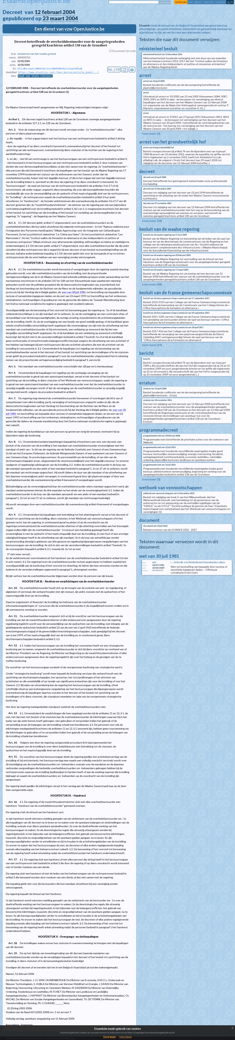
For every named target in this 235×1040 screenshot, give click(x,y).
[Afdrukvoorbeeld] (132, 69)
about (198, 2)
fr (231, 2)
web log (208, 2)
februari (52, 12)
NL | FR (114, 69)
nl (228, 2)
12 (38, 12)
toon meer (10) (152, 345)
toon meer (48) (152, 284)
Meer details (125, 1036)
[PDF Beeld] (125, 69)
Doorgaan (109, 1036)
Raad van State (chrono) (35, 76)
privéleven (181, 2)
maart (57, 18)
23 (46, 18)
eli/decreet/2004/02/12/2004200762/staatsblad (49, 68)
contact (220, 2)
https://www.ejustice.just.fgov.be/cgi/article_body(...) (58, 72)
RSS (190, 2)
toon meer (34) (152, 220)
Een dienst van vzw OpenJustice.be (69, 28)
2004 (69, 12)
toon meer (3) (151, 133)
